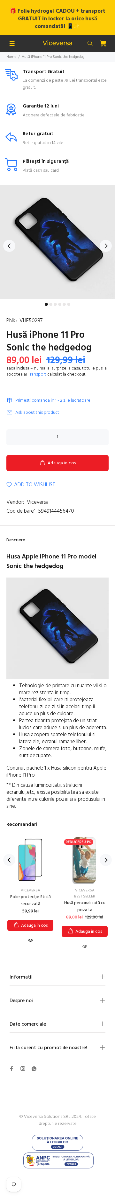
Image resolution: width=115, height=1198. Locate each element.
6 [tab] (68, 304)
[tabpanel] (57, 242)
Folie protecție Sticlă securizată (30, 900)
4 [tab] (59, 304)
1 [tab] (46, 304)
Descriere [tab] (15, 540)
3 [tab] (55, 304)
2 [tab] (50, 304)
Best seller (84, 896)
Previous (9, 246)
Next (106, 246)
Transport (37, 374)
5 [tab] (64, 304)
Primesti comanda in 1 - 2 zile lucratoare (52, 400)
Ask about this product (37, 412)
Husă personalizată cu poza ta (84, 906)
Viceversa (38, 502)
